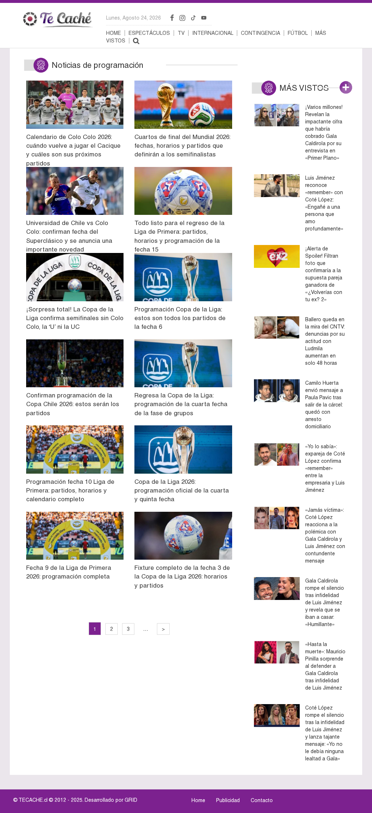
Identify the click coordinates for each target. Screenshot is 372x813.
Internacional (212, 33)
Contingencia (260, 33)
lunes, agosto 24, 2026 (133, 18)
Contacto (262, 800)
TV (181, 33)
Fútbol (298, 33)
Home (113, 33)
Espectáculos (149, 33)
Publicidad (228, 800)
